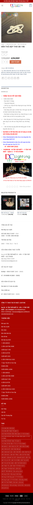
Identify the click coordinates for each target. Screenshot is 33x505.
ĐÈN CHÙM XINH (7, 70)
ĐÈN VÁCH (18, 468)
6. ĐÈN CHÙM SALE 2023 (8, 359)
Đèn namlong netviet (18, 471)
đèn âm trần (20, 485)
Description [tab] (5, 88)
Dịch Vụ (23, 499)
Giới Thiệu (3, 409)
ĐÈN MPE (4, 457)
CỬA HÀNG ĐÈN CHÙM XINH (8, 428)
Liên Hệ (3, 412)
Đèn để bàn (4, 336)
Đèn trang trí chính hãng (16, 474)
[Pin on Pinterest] (15, 78)
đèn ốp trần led (5, 488)
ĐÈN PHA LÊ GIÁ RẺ (26, 70)
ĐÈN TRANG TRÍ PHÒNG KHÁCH (17, 465)
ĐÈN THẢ (22, 72)
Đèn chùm (3, 330)
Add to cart (15, 62)
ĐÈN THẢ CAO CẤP (6, 460)
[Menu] (2, 5)
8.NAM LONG (4, 366)
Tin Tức (3, 419)
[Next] (32, 208)
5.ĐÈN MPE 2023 (5, 356)
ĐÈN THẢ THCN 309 (21, 212)
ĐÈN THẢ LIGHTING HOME (7, 463)
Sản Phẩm (17, 499)
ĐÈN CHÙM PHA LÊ (26, 452)
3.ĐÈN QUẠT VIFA (6, 350)
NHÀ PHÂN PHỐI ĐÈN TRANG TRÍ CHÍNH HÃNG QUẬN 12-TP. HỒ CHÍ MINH (16, 437)
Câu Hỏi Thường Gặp (6, 415)
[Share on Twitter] (9, 78)
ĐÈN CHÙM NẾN (17, 452)
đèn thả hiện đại (6, 74)
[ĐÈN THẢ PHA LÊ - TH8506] (8, 202)
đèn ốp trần (27, 485)
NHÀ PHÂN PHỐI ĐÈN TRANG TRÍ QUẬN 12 (11, 441)
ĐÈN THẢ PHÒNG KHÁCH (20, 463)
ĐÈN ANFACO (4, 446)
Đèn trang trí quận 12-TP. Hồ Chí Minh (10, 479)
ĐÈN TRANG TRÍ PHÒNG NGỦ (8, 468)
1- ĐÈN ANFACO (5, 343)
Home (2, 44)
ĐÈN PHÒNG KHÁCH (15, 72)
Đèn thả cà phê (5, 326)
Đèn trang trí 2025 (5, 474)
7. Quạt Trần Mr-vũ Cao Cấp (8, 363)
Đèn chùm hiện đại (6, 333)
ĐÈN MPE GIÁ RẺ (20, 457)
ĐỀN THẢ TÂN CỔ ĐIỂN (7, 482)
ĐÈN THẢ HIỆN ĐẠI (22, 44)
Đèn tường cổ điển (23, 479)
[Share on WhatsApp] (2, 78)
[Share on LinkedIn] (18, 78)
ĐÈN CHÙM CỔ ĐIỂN (24, 446)
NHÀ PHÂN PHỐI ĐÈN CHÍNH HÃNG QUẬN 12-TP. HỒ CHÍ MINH (15, 433)
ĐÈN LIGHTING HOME (24, 454)
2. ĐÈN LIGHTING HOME (11, 44)
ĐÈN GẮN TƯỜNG (14, 454)
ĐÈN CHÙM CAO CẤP (13, 446)
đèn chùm (15, 482)
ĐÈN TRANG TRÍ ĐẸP (22, 74)
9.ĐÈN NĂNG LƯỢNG (6, 369)
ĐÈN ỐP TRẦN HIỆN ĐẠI (7, 471)
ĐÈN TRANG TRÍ (13, 74)
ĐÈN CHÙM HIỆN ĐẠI (15, 449)
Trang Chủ (5, 499)
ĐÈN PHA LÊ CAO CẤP (16, 70)
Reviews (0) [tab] (4, 91)
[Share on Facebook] (5, 78)
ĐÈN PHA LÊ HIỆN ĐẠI (5, 72)
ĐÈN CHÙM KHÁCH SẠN (7, 452)
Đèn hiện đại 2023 (6, 340)
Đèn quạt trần (5, 323)
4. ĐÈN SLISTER (5, 353)
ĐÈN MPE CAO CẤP (11, 457)
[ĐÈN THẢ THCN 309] (24, 202)
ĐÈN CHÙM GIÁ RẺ (6, 449)
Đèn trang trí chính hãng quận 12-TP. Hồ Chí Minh (12, 477)
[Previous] (1, 208)
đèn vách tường (13, 485)
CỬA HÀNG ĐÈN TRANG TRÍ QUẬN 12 (10, 431)
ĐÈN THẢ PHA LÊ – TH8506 (7, 212)
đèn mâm (21, 482)
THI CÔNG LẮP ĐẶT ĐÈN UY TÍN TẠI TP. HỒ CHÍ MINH (13, 443)
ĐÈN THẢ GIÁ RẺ (24, 460)
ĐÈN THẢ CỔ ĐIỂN (16, 460)
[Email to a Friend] (12, 78)
